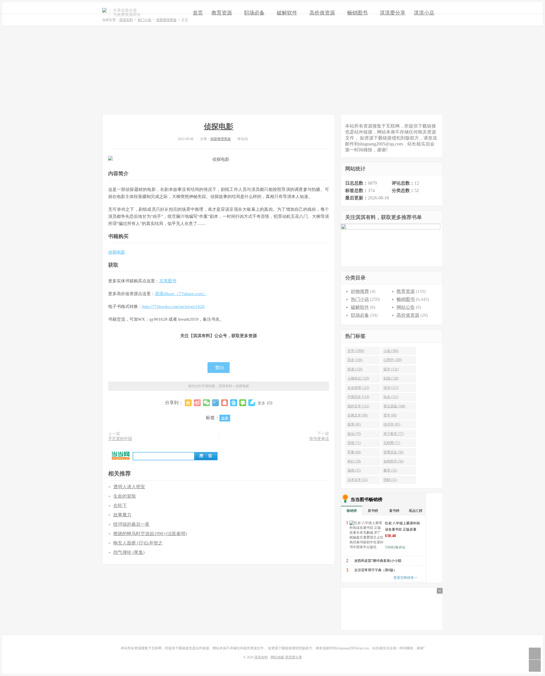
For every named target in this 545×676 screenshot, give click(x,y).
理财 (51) (390, 480)
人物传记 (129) (358, 378)
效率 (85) (354, 424)
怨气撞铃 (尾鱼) (128, 552)
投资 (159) (354, 369)
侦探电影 (218, 126)
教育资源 (221, 13)
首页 (198, 13)
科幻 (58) (354, 461)
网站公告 (406, 307)
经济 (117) (391, 388)
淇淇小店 (424, 13)
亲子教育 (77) (393, 434)
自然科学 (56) (393, 461)
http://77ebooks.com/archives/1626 (173, 306)
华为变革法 (319, 439)
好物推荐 (360, 291)
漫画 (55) (354, 470)
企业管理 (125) (358, 388)
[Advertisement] (272, 70)
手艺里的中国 (120, 439)
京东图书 (167, 281)
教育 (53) (390, 470)
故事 (224, 418)
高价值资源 (322, 13)
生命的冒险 (124, 496)
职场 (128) (391, 378)
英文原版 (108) (394, 406)
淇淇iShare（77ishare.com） (181, 293)
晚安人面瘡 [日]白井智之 (138, 543)
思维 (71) (354, 443)
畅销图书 (357, 13)
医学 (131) (391, 369)
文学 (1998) (355, 351)
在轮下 (120, 505)
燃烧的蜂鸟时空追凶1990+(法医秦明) (150, 533)
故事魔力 (122, 514)
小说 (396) (391, 351)
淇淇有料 (104, 12)
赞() (219, 367)
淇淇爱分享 (392, 13)
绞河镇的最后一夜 (131, 524)
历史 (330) (354, 360)
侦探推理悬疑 (220, 139)
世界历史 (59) (393, 452)
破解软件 (287, 13)
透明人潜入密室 (129, 486)
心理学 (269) (392, 360)
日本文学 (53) (357, 480)
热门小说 (360, 299)
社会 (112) (391, 397)
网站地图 (277, 657)
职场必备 (254, 13)
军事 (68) (354, 452)
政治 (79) (354, 434)
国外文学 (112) (358, 406)
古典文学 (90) (357, 415)
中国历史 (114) (358, 397)
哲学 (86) (390, 415)
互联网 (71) (391, 443)
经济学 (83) (391, 424)
